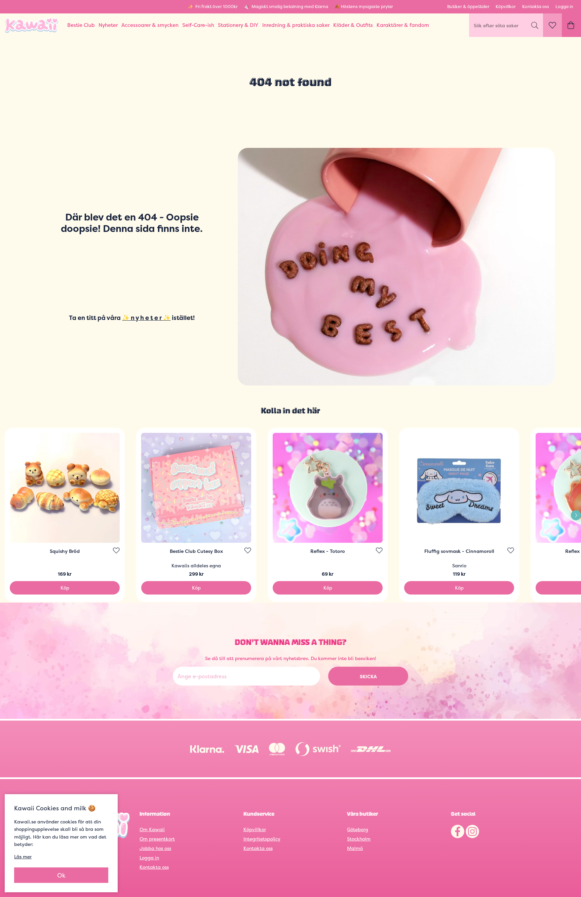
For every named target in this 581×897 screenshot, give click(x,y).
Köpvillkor (506, 6)
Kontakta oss (535, 6)
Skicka (368, 676)
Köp (65, 587)
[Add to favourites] (116, 550)
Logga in (564, 6)
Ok (61, 875)
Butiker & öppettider (468, 6)
